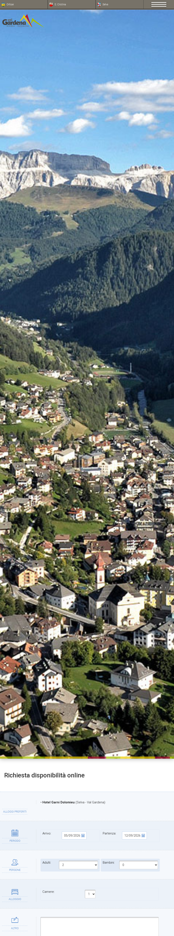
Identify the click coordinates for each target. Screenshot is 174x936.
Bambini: (109, 862)
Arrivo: (46, 833)
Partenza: (109, 833)
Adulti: (46, 862)
